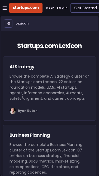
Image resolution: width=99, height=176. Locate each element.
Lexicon (22, 23)
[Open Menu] (8, 23)
